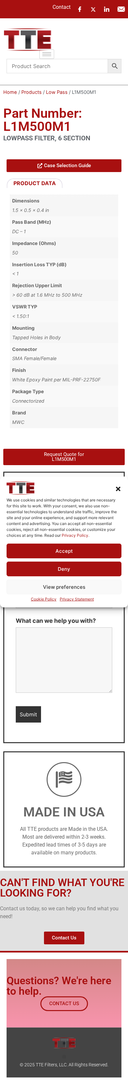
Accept (64, 551)
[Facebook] (79, 9)
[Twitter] (93, 9)
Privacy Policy (75, 535)
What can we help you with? (56, 621)
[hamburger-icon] (46, 54)
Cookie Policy (43, 599)
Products (31, 92)
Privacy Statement (77, 599)
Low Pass (57, 92)
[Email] (121, 9)
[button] (118, 489)
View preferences (64, 587)
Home (10, 92)
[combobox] (57, 66)
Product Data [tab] (34, 183)
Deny (64, 569)
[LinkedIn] (106, 9)
